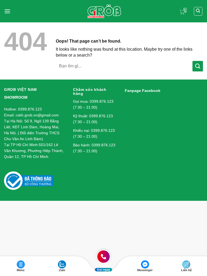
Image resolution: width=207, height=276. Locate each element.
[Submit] (197, 66)
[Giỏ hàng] (184, 11)
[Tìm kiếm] (198, 11)
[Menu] (7, 11)
